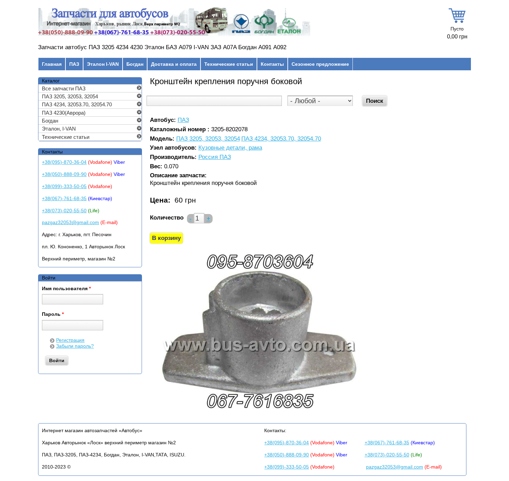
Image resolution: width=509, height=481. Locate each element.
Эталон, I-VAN (59, 129)
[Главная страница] (174, 35)
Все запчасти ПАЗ (64, 88)
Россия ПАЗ (214, 157)
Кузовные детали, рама (230, 148)
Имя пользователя (66, 288)
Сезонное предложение (320, 64)
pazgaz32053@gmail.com (70, 222)
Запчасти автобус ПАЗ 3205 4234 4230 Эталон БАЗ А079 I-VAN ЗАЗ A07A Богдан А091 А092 (162, 47)
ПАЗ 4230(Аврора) (64, 113)
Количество (167, 217)
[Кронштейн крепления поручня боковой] (259, 413)
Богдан (134, 64)
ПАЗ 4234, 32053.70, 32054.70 (281, 139)
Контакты (272, 64)
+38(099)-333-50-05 (64, 186)
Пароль (53, 314)
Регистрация (70, 340)
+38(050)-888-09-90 (64, 174)
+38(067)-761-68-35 (64, 198)
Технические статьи (228, 64)
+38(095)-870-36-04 (64, 162)
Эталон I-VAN (103, 64)
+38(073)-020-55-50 (64, 210)
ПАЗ (74, 64)
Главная (52, 64)
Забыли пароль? (75, 346)
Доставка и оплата (174, 64)
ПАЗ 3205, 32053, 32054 (208, 139)
